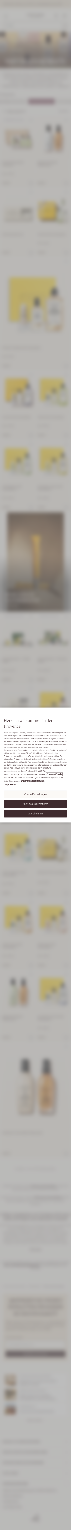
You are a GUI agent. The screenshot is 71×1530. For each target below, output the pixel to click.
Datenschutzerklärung (32, 780)
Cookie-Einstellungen (35, 794)
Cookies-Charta (54, 774)
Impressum (10, 784)
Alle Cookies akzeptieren (35, 804)
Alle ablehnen (35, 813)
